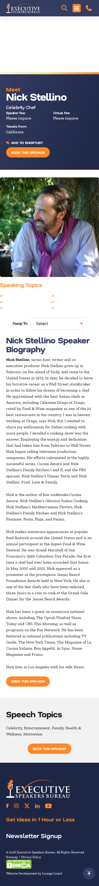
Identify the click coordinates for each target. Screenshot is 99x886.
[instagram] (16, 806)
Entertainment (17, 308)
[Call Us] (89, 8)
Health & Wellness (71, 301)
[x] (26, 806)
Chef (8, 301)
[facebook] (7, 806)
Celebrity (12, 295)
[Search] (64, 8)
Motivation (64, 308)
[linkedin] (37, 806)
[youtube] (48, 806)
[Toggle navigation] (77, 8)
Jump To (19, 323)
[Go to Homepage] (23, 8)
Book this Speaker (28, 152)
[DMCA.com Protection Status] (18, 864)
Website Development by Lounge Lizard (34, 873)
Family (61, 295)
